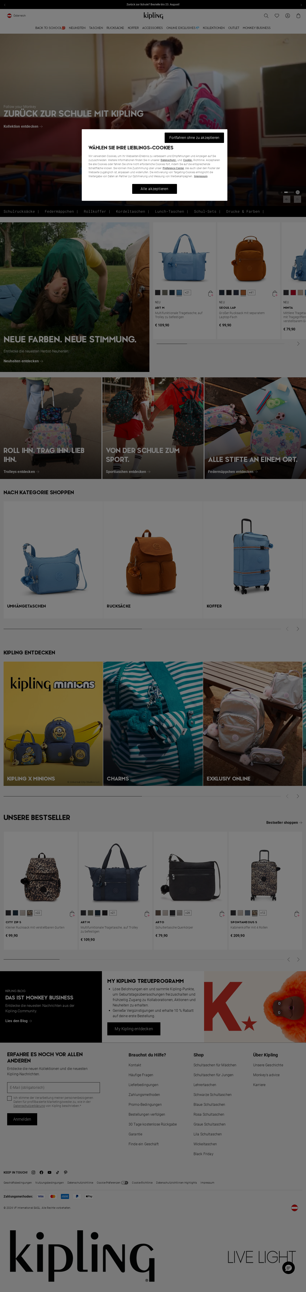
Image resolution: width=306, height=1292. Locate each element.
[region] (154, 165)
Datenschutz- (169, 160)
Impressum (200, 176)
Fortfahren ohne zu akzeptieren (194, 138)
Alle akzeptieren (154, 189)
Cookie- (188, 160)
